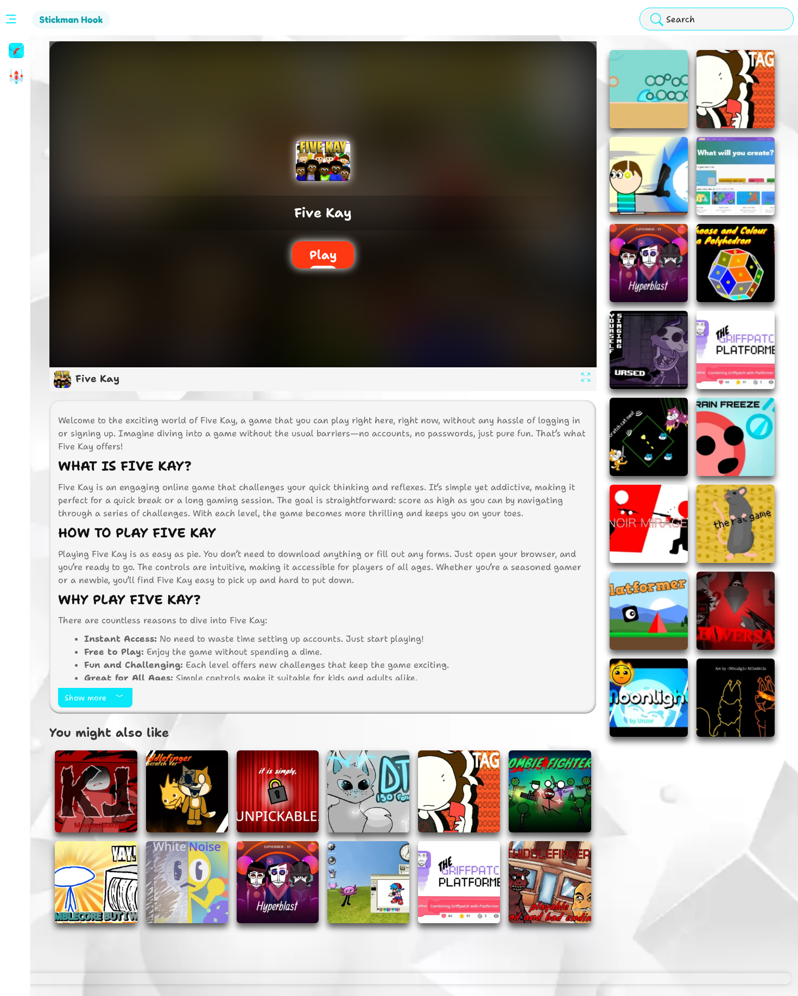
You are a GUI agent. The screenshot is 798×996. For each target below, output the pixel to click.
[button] (15, 50)
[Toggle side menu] (8, 19)
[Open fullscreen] (585, 379)
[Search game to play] (656, 20)
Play (323, 255)
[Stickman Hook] (15, 50)
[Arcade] (15, 76)
